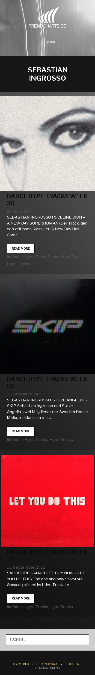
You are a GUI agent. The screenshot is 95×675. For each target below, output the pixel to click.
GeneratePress (47, 668)
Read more (23, 250)
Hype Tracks (18, 264)
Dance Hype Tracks (65, 256)
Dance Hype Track (29, 256)
